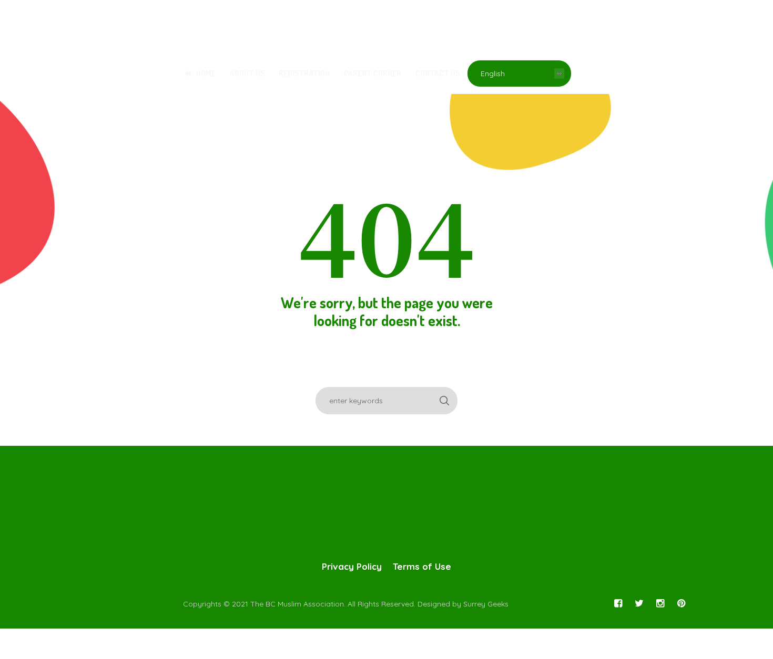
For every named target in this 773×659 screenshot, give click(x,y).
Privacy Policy (352, 566)
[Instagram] (660, 603)
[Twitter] (639, 603)
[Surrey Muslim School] (386, 508)
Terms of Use (422, 566)
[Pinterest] (681, 603)
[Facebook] (618, 603)
